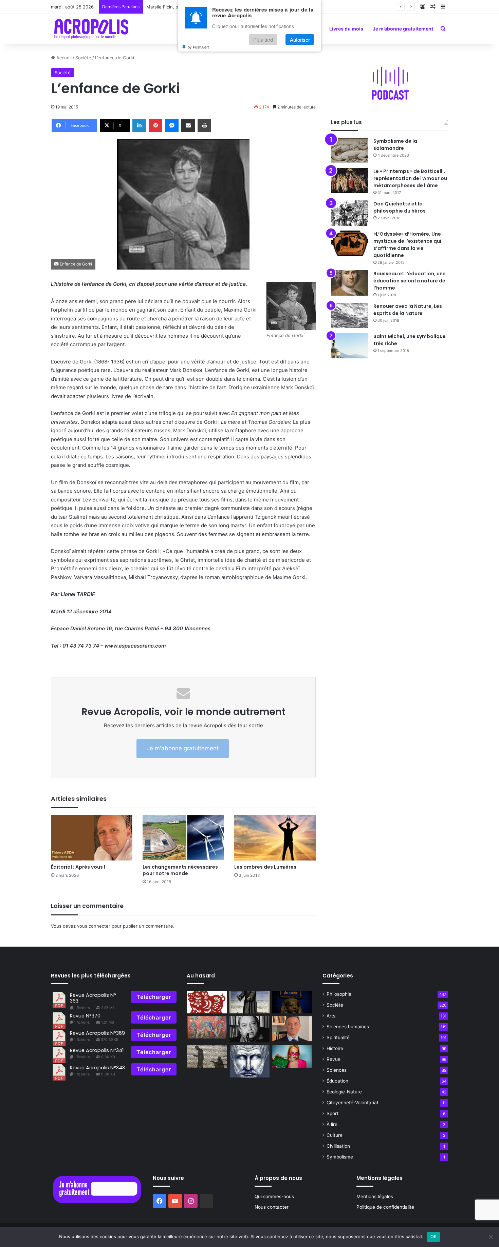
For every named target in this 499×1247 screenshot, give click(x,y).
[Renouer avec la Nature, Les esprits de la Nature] (349, 315)
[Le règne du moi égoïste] (292, 1056)
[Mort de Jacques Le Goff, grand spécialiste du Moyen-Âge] (249, 1029)
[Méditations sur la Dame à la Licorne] (207, 1027)
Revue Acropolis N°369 (97, 1033)
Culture (335, 1135)
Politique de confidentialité (385, 1207)
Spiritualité (338, 1037)
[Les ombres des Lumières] (275, 837)
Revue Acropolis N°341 (97, 1050)
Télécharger (153, 996)
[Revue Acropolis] (91, 29)
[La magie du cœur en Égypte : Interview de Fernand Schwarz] (292, 1002)
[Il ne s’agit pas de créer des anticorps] (207, 1056)
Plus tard (263, 39)
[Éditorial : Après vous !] (91, 837)
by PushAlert (198, 47)
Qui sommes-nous (274, 1196)
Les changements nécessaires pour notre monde (180, 870)
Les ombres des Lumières (265, 867)
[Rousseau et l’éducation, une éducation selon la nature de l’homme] (349, 283)
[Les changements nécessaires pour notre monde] (183, 837)
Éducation (337, 1081)
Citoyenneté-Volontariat (352, 1102)
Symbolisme (340, 1157)
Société (83, 57)
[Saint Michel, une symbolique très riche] (349, 345)
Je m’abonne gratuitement (403, 29)
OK (433, 1236)
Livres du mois (346, 29)
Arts (331, 1015)
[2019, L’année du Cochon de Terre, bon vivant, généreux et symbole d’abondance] (207, 1002)
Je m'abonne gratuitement (183, 748)
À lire (332, 1124)
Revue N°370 (85, 1015)
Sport (332, 1113)
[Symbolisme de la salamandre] (349, 150)
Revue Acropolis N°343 (97, 1067)
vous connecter (93, 926)
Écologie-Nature (344, 1091)
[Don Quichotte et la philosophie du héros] (349, 213)
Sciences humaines (348, 1026)
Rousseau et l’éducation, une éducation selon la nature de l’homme (409, 280)
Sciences (337, 1070)
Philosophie (339, 994)
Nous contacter (272, 1207)
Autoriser (300, 39)
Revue (333, 1059)
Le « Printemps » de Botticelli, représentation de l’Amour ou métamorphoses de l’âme (410, 178)
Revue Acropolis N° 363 (93, 998)
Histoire (335, 1048)
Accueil (63, 57)
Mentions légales (374, 1196)
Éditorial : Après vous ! (78, 867)
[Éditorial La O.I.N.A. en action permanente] (292, 1028)
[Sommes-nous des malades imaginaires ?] (249, 1002)
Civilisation (338, 1146)
